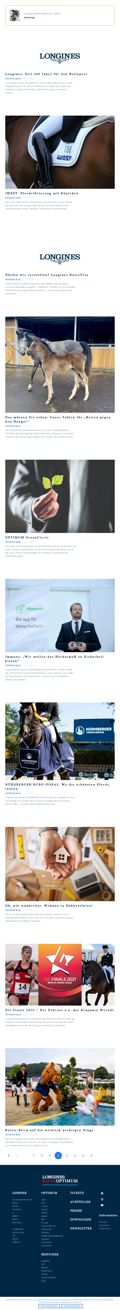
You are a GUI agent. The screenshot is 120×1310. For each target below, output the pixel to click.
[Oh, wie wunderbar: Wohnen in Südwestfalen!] (60, 828)
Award (44, 1209)
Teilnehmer (46, 1229)
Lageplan (45, 1261)
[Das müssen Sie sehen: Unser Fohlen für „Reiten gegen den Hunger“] (60, 318)
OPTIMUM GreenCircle (27, 537)
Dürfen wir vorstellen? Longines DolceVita (46, 274)
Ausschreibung (48, 1226)
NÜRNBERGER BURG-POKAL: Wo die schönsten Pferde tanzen (57, 786)
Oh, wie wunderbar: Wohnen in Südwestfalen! (49, 905)
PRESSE (76, 1210)
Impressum (104, 1225)
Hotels (44, 1274)
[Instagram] (102, 1199)
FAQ (43, 1280)
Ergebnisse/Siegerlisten (52, 1235)
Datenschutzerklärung (72, 1306)
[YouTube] (102, 1205)
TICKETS (77, 1192)
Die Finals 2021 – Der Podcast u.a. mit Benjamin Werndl (59, 1009)
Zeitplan (45, 1239)
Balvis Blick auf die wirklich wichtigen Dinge (49, 1129)
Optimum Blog (13, 78)
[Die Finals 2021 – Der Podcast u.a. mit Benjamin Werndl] (60, 945)
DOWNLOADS (80, 1219)
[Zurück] (9, 1155)
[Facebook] (102, 1193)
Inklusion (45, 1232)
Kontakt (103, 1222)
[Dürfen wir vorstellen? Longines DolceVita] (60, 233)
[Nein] (117, 1303)
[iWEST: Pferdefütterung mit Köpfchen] (60, 117)
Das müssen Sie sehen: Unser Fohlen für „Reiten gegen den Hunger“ (58, 419)
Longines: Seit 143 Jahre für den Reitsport (46, 73)
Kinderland (46, 1270)
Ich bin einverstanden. (49, 1306)
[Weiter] (91, 1155)
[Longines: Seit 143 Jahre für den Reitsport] (60, 32)
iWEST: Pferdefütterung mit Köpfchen (42, 193)
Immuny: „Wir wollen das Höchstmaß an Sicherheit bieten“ (54, 658)
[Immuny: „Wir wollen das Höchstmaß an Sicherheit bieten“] (60, 580)
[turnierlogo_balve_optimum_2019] (60, 1180)
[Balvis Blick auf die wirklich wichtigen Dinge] (60, 1049)
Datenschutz (105, 1228)
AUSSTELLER (80, 1201)
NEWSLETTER (81, 1228)
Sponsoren (46, 1245)
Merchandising (48, 1277)
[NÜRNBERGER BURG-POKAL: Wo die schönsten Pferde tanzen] (60, 704)
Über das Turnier (44, 1202)
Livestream (46, 1242)
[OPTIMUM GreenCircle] (60, 461)
